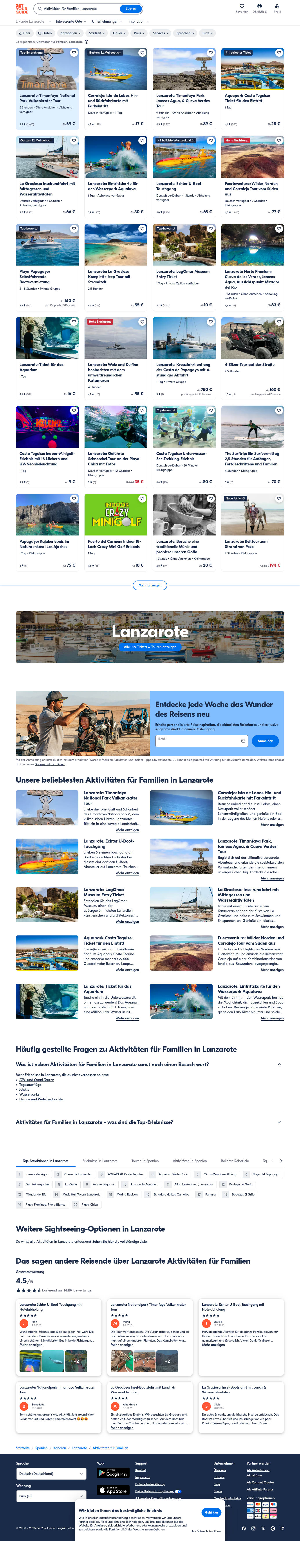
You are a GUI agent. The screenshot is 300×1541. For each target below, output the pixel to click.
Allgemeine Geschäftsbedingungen (159, 1498)
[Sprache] (259, 6)
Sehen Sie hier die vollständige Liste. (120, 1242)
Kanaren (59, 1448)
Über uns (220, 1470)
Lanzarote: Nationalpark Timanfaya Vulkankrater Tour (148, 1307)
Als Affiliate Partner (260, 1489)
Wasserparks (29, 1094)
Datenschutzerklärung (150, 1484)
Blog (217, 1484)
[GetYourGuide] (22, 9)
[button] (47, 89)
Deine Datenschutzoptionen (154, 1491)
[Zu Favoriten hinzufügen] (74, 53)
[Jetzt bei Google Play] (113, 1473)
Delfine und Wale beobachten (42, 1099)
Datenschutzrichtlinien (50, 764)
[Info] (86, 42)
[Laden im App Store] (113, 1491)
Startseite (23, 1448)
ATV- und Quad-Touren (36, 1080)
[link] (47, 89)
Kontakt (140, 1470)
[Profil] (277, 6)
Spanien (41, 1448)
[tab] (46, 1161)
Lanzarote (79, 1448)
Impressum (142, 1477)
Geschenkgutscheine (227, 1498)
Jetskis (24, 1090)
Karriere (219, 1477)
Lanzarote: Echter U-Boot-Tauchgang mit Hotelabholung (50, 1307)
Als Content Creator (260, 1482)
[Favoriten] (242, 6)
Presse (218, 1491)
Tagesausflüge (30, 1085)
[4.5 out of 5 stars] (29, 1290)
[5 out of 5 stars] (59, 1315)
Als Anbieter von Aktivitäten (258, 1472)
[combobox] (77, 9)
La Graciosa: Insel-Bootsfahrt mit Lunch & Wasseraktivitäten (143, 1389)
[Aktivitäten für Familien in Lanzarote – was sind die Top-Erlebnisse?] (279, 1122)
